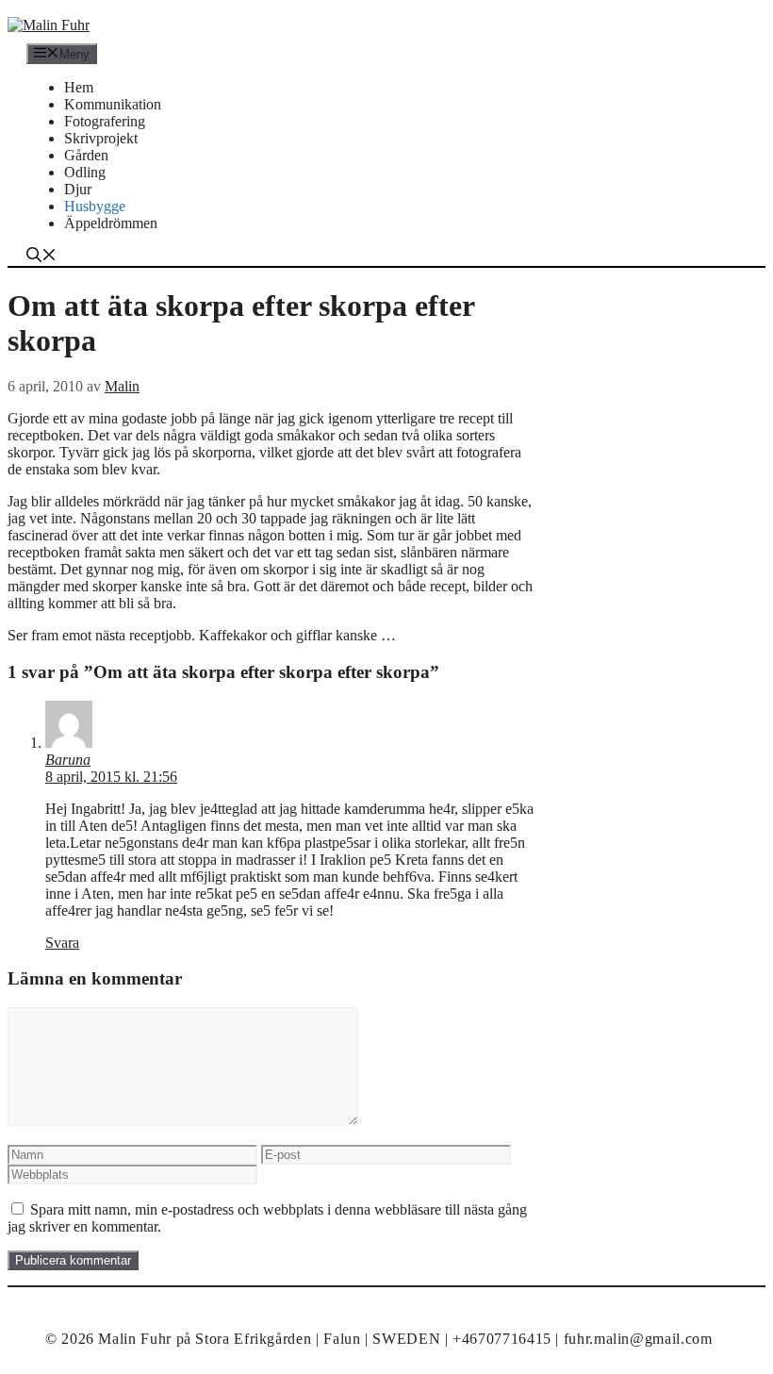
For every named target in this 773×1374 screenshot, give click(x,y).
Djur (77, 189)
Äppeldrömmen (110, 223)
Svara (62, 943)
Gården (86, 155)
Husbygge (94, 206)
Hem (78, 87)
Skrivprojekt (101, 138)
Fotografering (104, 121)
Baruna (67, 760)
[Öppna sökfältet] (41, 257)
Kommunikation (112, 104)
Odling (85, 172)
